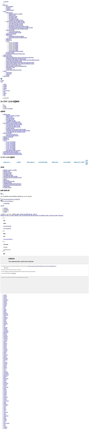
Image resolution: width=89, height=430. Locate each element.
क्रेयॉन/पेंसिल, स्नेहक (10, 67)
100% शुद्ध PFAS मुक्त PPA (14, 31)
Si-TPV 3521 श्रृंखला (13, 50)
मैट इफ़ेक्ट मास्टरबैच (10, 52)
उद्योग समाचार (9, 73)
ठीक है (4, 89)
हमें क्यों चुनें (8, 7)
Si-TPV (8, 41)
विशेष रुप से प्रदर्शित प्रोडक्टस (26, 214)
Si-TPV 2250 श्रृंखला (13, 46)
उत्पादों (4, 11)
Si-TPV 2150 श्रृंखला (13, 45)
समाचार (4, 71)
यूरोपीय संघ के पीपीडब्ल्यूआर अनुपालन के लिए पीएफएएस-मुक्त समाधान (20, 57)
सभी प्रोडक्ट (60, 215)
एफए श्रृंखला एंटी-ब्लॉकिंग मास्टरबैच (16, 25)
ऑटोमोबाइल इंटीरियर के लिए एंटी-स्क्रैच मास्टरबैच (16, 58)
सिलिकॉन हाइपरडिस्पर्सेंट (11, 34)
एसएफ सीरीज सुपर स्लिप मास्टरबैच (16, 24)
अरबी (4, 94)
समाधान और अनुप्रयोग (7, 56)
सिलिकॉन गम (8, 38)
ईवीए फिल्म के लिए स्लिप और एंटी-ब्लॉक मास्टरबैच (18, 26)
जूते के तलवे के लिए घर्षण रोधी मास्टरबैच (14, 61)
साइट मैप (35, 214)
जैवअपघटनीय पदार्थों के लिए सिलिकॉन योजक (18, 37)
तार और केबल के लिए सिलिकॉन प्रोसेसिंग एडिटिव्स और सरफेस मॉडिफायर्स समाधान (22, 60)
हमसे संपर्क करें (6, 76)
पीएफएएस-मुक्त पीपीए (10, 30)
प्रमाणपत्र (8, 9)
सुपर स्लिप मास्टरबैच (53, 215)
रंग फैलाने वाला (9, 68)
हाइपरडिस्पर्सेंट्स (6, 186)
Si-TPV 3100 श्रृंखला (13, 42)
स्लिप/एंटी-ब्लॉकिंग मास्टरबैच (9, 181)
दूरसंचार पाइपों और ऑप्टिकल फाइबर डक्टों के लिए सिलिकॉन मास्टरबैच (20, 63)
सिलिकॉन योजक (9, 12)
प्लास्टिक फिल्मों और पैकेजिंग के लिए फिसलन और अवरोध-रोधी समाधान (20, 62)
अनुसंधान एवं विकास (7, 55)
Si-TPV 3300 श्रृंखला (13, 43)
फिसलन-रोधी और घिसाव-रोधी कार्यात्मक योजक (15, 53)
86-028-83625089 (8, 199)
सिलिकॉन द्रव (9, 40)
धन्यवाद (4, 93)
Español (5, 85)
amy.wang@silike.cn (8, 201)
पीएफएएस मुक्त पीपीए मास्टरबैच (15, 32)
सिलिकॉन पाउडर (12, 15)
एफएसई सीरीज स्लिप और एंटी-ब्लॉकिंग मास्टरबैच (18, 29)
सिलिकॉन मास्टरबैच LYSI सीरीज (15, 14)
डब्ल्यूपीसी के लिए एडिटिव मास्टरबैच (16, 20)
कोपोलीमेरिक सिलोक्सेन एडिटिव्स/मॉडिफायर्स (12, 183)
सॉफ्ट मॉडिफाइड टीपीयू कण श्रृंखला (16, 51)
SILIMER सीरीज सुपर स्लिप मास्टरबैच (17, 22)
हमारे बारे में (5, 5)
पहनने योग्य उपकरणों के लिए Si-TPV (13, 65)
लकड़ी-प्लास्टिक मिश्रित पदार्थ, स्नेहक (13, 70)
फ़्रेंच (4, 91)
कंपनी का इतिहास (9, 6)
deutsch (5, 88)
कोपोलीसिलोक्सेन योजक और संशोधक (16, 36)
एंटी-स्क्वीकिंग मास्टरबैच (13, 19)
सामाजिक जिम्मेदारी (10, 10)
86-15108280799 (16, 199)
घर (3, 4)
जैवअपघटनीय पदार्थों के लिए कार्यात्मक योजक (12, 185)
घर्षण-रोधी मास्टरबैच (13, 17)
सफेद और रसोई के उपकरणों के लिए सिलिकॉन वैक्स (16, 66)
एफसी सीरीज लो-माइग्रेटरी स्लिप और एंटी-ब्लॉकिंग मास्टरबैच (21, 27)
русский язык (6, 90)
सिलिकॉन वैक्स (9, 35)
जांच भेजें (2, 205)
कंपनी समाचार (9, 72)
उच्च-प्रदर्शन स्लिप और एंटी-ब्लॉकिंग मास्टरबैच (15, 21)
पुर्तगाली (4, 86)
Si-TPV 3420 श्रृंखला (13, 47)
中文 (4, 95)
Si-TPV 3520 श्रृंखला (13, 48)
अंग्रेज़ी (4, 84)
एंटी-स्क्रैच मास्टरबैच (13, 16)
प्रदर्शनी (7, 75)
